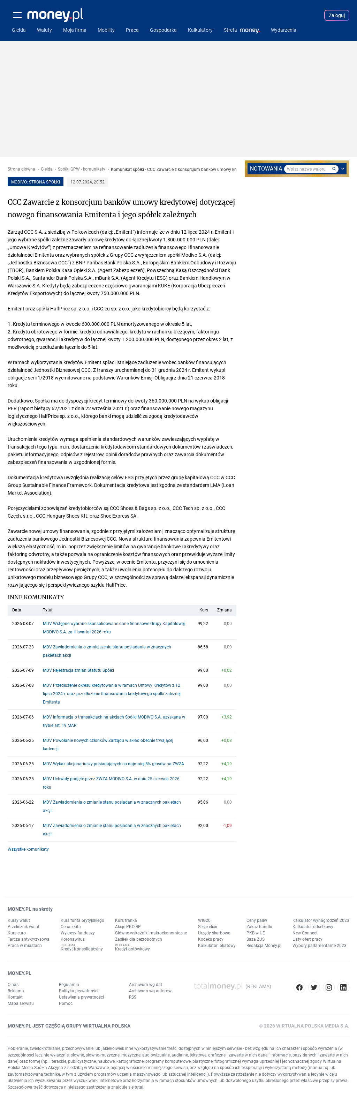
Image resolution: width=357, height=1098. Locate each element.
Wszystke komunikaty (28, 849)
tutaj (139, 1087)
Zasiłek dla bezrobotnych (138, 939)
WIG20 (204, 920)
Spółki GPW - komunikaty (81, 169)
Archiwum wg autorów (150, 990)
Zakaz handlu (259, 926)
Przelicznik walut (23, 926)
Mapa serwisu (21, 1003)
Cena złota (71, 926)
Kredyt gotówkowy (132, 949)
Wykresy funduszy (78, 933)
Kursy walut (19, 920)
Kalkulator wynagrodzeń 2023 (321, 920)
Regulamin (69, 984)
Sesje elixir (208, 926)
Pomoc (66, 1003)
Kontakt (15, 997)
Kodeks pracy (210, 939)
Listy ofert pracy (307, 939)
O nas (13, 984)
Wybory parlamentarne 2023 (320, 945)
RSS (132, 997)
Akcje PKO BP (128, 926)
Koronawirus (73, 939)
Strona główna (21, 169)
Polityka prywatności (78, 990)
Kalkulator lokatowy (217, 945)
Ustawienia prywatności (81, 997)
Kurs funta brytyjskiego (82, 920)
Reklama (16, 990)
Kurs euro (17, 933)
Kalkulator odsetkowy (313, 926)
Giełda (47, 169)
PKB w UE (255, 933)
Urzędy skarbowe (214, 933)
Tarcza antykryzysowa (29, 939)
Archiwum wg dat (145, 984)
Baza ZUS (255, 939)
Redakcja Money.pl (263, 945)
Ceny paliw (256, 920)
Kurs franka (126, 920)
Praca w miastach (25, 945)
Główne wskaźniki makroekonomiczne (151, 933)
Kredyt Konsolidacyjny (82, 949)
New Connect (305, 933)
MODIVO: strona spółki (35, 182)
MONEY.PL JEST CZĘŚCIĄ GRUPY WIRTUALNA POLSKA (69, 1026)
